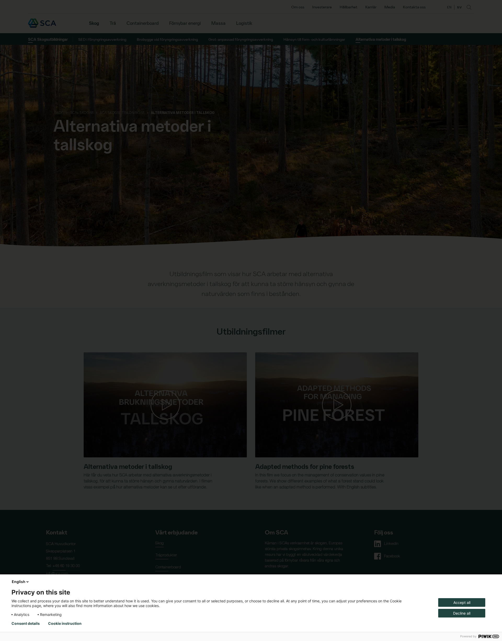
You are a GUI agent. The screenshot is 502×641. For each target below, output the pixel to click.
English (18, 581)
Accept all (461, 602)
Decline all (461, 613)
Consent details (26, 623)
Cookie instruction (65, 623)
